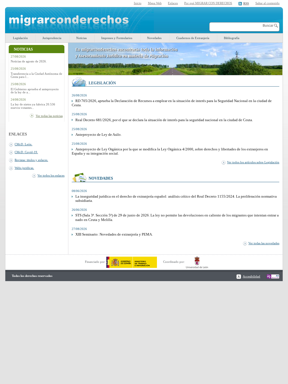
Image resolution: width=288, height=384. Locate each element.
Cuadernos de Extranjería (192, 38)
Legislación (20, 38)
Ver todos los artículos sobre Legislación (253, 162)
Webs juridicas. (24, 168)
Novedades (154, 38)
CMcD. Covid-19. (26, 152)
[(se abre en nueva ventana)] (131, 261)
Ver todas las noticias (49, 116)
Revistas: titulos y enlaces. (31, 160)
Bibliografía (231, 38)
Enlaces (173, 3)
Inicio (137, 3)
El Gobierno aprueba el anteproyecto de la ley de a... (35, 91)
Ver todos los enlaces (50, 175)
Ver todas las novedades (263, 243)
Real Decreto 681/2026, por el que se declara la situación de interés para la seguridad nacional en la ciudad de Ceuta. (164, 120)
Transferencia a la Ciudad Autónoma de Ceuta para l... (36, 75)
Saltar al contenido (267, 3)
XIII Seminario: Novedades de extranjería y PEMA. (114, 234)
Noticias (81, 38)
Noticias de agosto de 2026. (29, 61)
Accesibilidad (251, 276)
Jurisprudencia (51, 38)
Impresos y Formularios (116, 38)
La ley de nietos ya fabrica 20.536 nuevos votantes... (33, 106)
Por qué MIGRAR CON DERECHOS (208, 3)
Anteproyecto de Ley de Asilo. (98, 135)
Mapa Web (155, 3)
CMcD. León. (23, 144)
